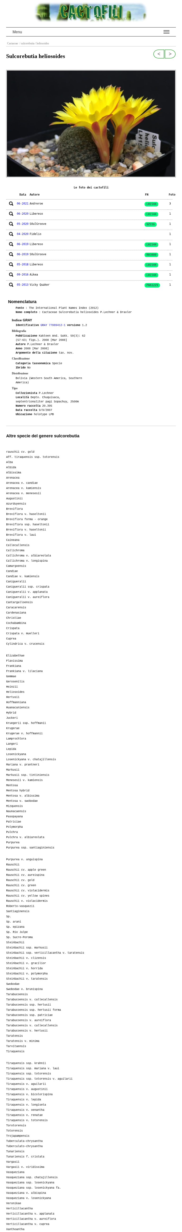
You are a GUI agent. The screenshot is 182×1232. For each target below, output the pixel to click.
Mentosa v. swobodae (22, 801)
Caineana (12, 540)
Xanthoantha (15, 1229)
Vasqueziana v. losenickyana (28, 1198)
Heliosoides (15, 692)
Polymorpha (14, 827)
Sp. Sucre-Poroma (19, 937)
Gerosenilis (15, 681)
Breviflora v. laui (21, 535)
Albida (11, 467)
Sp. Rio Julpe (17, 932)
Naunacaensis (16, 811)
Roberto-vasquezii (20, 906)
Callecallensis (17, 545)
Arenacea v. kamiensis (23, 488)
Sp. (8, 916)
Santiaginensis (17, 911)
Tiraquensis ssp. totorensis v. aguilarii (39, 1079)
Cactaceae (13, 43)
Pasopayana (14, 816)
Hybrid (11, 712)
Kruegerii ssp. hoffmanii (26, 723)
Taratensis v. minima (22, 1041)
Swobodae (12, 984)
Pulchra (12, 832)
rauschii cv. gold (20, 452)
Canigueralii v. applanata (27, 592)
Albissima (13, 472)
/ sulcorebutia (26, 43)
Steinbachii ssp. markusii (27, 947)
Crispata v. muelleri (22, 633)
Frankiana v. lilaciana (24, 671)
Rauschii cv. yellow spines (27, 896)
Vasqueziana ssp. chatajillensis (32, 1177)
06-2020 (22, 213)
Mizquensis (14, 806)
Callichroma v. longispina (27, 561)
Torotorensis (16, 1125)
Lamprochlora (16, 738)
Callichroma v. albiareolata (28, 555)
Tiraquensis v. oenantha (25, 1110)
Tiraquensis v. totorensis (27, 1120)
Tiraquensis (15, 1051)
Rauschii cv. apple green (26, 870)
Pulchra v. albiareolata (25, 837)
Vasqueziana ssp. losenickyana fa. (33, 1188)
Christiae (13, 618)
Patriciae (13, 821)
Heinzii (12, 687)
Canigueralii (16, 581)
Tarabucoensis (17, 994)
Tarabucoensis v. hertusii (27, 1030)
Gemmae (11, 676)
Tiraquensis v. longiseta (26, 1105)
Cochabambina (16, 623)
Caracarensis (16, 607)
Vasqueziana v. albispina (26, 1193)
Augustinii (14, 498)
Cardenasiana (16, 612)
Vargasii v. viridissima (25, 1167)
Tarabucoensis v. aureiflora (28, 1020)
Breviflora (14, 509)
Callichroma (15, 550)
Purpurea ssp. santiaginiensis (30, 847)
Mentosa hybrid (17, 790)
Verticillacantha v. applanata (30, 1213)
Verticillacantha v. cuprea (27, 1224)
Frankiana (13, 666)
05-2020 (22, 224)
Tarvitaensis (16, 1046)
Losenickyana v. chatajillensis (31, 759)
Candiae (12, 571)
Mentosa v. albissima (22, 796)
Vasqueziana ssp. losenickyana (30, 1182)
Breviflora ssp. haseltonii (27, 524)
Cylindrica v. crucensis (25, 644)
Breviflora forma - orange (27, 519)
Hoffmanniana (16, 702)
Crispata (12, 628)
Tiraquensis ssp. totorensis (28, 1073)
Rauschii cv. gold (20, 880)
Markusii (12, 770)
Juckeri (12, 718)
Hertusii (12, 697)
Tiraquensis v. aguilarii (26, 1084)
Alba (9, 462)
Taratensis (14, 1036)
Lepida (11, 749)
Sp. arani (13, 921)
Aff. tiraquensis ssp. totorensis (32, 457)
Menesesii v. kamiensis (24, 780)
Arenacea (12, 478)
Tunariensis (15, 1151)
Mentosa (12, 785)
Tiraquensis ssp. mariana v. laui (32, 1068)
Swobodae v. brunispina (24, 989)
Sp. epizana (15, 927)
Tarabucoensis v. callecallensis (32, 999)
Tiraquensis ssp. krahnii (26, 1063)
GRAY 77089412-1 (54, 325)
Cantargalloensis (19, 602)
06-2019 (22, 244)
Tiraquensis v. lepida (23, 1099)
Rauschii (12, 864)
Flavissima (14, 661)
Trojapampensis (17, 1136)
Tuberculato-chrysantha (24, 1146)
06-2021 (22, 203)
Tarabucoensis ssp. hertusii (28, 1004)
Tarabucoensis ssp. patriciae (29, 1015)
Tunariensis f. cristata (25, 1156)
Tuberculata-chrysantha (24, 1141)
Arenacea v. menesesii (23, 493)
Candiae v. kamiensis (22, 576)
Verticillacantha (19, 1208)
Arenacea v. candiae (22, 483)
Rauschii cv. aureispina (25, 875)
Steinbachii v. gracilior (26, 963)
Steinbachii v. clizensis (26, 958)
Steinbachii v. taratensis (27, 979)
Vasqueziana (15, 1172)
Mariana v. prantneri (22, 764)
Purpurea (12, 842)
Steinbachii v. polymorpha (27, 973)
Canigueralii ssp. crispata (27, 587)
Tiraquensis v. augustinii (27, 1089)
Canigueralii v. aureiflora (27, 597)
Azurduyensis (16, 503)
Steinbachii (15, 942)
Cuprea (11, 638)
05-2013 (22, 284)
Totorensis (14, 1130)
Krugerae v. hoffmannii (24, 733)
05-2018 (22, 264)
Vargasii (12, 1162)
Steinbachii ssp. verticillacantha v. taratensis (45, 953)
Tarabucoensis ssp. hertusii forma (33, 1010)
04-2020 (22, 234)
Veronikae (13, 1203)
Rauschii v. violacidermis (27, 901)
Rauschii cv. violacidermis (27, 890)
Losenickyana (16, 754)
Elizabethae (15, 655)
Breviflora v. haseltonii (26, 514)
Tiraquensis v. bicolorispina (29, 1094)
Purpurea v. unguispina (24, 859)
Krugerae (12, 728)
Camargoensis (16, 566)
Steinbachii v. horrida (24, 968)
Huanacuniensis (17, 707)
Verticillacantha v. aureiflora (31, 1219)
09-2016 (22, 274)
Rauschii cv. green (21, 885)
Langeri (12, 744)
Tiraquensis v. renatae (24, 1115)
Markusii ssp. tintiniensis (27, 775)
